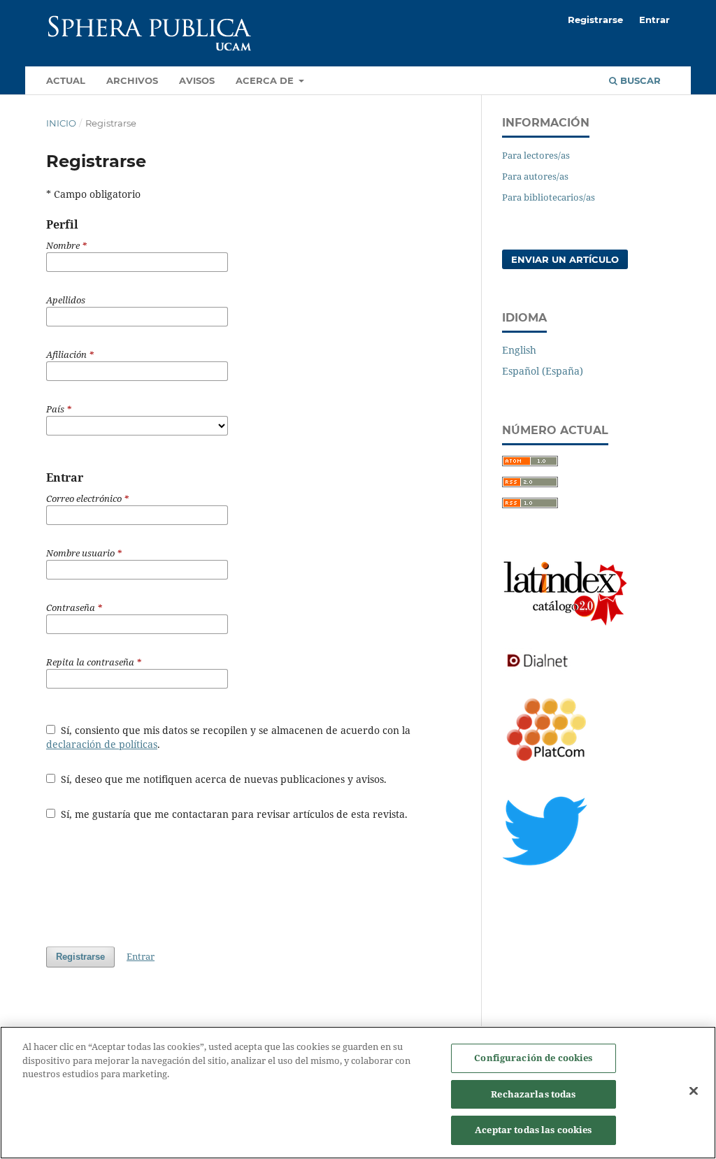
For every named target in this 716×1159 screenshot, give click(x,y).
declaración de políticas (101, 744)
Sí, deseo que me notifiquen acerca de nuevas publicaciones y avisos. (222, 779)
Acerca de (266, 80)
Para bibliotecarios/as (548, 197)
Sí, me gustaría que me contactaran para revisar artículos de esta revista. (233, 814)
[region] (358, 1092)
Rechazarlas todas (533, 1094)
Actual (65, 80)
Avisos (197, 80)
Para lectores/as (536, 155)
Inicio (61, 123)
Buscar (639, 80)
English (519, 350)
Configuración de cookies (533, 1057)
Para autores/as (535, 176)
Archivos (132, 80)
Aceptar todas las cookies (533, 1129)
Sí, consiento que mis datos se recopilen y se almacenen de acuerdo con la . (228, 737)
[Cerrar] (693, 1091)
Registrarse (595, 19)
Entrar (654, 19)
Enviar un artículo (565, 259)
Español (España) (542, 370)
